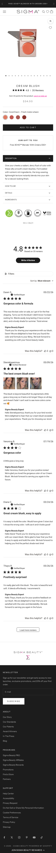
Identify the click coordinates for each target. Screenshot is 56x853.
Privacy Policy (9, 822)
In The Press (8, 736)
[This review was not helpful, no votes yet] (50, 351)
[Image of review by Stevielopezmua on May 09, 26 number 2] (22, 383)
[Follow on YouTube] (34, 837)
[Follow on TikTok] (41, 837)
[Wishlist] (47, 11)
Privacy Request (10, 803)
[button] (28, 850)
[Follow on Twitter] (11, 837)
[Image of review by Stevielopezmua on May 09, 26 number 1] (9, 383)
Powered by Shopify (40, 846)
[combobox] (41, 281)
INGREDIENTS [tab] (11, 200)
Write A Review (28, 260)
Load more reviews (28, 630)
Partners (7, 779)
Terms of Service (10, 817)
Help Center (8, 793)
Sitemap (6, 827)
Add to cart (28, 127)
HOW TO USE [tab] (10, 186)
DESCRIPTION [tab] (11, 158)
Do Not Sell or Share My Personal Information (23, 808)
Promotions (8, 769)
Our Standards (9, 722)
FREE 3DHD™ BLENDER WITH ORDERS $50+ (28, 4)
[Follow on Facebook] (4, 837)
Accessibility (8, 798)
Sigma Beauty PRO (11, 755)
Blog (5, 741)
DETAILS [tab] (8, 193)
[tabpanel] (28, 172)
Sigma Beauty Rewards (13, 765)
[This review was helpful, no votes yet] (45, 351)
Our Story (7, 717)
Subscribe (13, 701)
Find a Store (8, 774)
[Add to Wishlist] (50, 27)
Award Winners (10, 731)
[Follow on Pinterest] (26, 837)
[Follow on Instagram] (19, 837)
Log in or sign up (40, 96)
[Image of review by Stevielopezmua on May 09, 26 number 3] (36, 383)
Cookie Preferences (12, 812)
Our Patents (8, 726)
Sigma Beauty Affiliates (13, 760)
